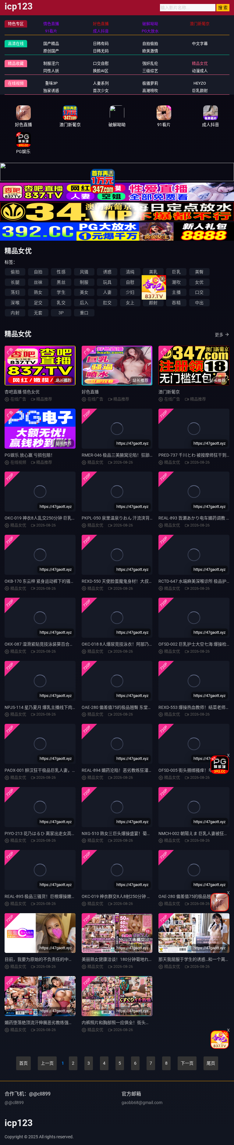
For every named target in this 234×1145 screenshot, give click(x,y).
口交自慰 (101, 63)
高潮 (153, 282)
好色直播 (90, 391)
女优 (199, 282)
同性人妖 (51, 70)
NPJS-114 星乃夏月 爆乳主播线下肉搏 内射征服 (49, 707)
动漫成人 (200, 70)
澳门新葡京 (169, 391)
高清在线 (16, 43)
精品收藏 (16, 63)
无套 (38, 312)
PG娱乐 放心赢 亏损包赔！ (30, 455)
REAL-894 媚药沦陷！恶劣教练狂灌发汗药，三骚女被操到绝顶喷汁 (145, 770)
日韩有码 (101, 43)
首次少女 (101, 90)
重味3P (51, 83)
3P (61, 312)
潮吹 (176, 282)
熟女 (38, 292)
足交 (38, 302)
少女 (153, 292)
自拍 (38, 271)
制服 (84, 282)
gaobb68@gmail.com (142, 1102)
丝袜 (38, 282)
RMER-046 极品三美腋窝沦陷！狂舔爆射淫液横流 (128, 455)
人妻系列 (101, 83)
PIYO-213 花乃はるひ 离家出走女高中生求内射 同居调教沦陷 (62, 833)
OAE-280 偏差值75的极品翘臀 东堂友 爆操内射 (126, 707)
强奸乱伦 (150, 63)
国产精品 (51, 43)
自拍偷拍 (150, 43)
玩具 (107, 282)
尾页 (211, 1063)
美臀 (199, 271)
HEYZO (199, 83)
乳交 (61, 302)
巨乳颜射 (200, 90)
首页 (23, 1063)
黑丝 (61, 282)
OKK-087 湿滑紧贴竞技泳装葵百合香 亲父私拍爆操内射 (57, 644)
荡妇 (15, 292)
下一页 (187, 1063)
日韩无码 (101, 51)
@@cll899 (14, 1102)
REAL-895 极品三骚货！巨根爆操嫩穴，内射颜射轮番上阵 (59, 896)
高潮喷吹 (150, 90)
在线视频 (16, 83)
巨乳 (176, 271)
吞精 (176, 302)
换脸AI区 (100, 70)
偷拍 (15, 271)
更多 (219, 334)
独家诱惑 (51, 90)
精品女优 (200, 63)
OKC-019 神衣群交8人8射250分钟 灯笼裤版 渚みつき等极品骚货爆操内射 (151, 896)
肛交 (107, 302)
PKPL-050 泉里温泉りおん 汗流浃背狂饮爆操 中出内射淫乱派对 (142, 518)
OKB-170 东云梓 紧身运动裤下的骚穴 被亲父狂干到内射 (57, 581)
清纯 (130, 271)
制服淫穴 (51, 63)
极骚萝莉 (150, 83)
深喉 (15, 302)
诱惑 (107, 271)
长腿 (15, 282)
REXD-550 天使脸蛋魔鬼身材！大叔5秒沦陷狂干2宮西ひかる (139, 581)
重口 (84, 312)
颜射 (153, 302)
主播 (176, 292)
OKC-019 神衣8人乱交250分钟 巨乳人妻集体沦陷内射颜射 (59, 518)
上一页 (47, 1063)
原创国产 (51, 51)
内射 (15, 312)
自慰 (130, 282)
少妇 (130, 292)
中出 (199, 302)
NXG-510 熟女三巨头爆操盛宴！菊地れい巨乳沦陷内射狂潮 (138, 833)
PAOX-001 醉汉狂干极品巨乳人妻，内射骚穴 (47, 770)
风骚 (84, 271)
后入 (84, 302)
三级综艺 (150, 70)
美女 (84, 292)
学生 (61, 292)
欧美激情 (150, 51)
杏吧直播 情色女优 (22, 391)
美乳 (153, 271)
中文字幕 (200, 43)
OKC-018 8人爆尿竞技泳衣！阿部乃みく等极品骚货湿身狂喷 (139, 644)
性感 (61, 271)
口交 (199, 292)
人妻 (107, 292)
